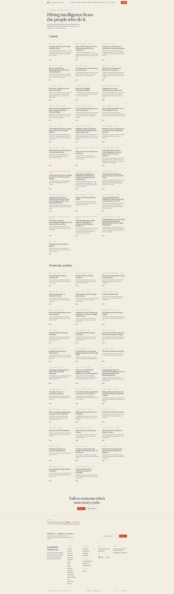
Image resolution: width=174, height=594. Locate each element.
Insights (106, 2)
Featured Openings (71, 577)
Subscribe (123, 536)
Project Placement (87, 565)
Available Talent (90, 2)
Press (68, 564)
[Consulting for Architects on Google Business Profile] (108, 557)
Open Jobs (78, 2)
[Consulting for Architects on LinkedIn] (99, 557)
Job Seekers (72, 2)
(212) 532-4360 (101, 551)
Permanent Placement (87, 561)
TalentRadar (70, 555)
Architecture (85, 548)
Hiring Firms (83, 2)
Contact (113, 2)
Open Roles (70, 557)
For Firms (69, 551)
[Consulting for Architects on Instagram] (102, 557)
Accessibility (96, 590)
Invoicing (69, 583)
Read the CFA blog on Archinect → (72, 524)
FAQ (68, 579)
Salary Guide (96, 2)
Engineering (85, 553)
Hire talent (124, 2)
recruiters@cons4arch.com (104, 548)
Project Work (70, 559)
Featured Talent (70, 574)
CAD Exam (102, 2)
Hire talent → (81, 508)
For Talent (69, 548)
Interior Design (86, 551)
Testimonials (70, 572)
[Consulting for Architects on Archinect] (105, 557)
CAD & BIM (85, 555)
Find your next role (91, 508)
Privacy (89, 590)
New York (85, 571)
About (110, 2)
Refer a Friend (70, 581)
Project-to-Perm (86, 563)
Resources (69, 568)
